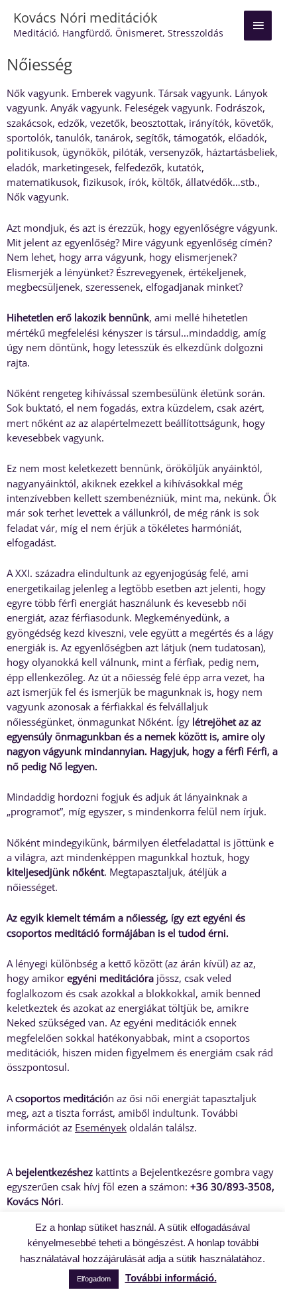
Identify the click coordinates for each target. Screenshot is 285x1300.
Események (101, 1127)
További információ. (171, 1277)
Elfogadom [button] (94, 1279)
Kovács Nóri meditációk (85, 18)
